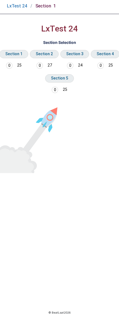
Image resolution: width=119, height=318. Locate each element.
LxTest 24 (17, 6)
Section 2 (44, 54)
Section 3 (74, 54)
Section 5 (59, 78)
